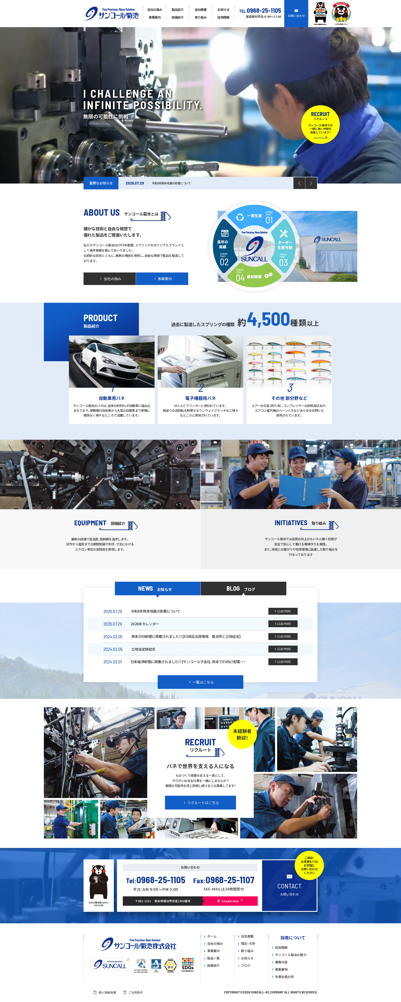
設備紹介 (213, 965)
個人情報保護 (107, 992)
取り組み (247, 951)
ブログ (245, 965)
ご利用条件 (135, 992)
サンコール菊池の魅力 (290, 954)
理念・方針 (248, 943)
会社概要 (247, 936)
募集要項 (281, 969)
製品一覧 (213, 958)
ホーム (212, 936)
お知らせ (247, 958)
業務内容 (281, 962)
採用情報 (281, 947)
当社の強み (215, 943)
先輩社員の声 (284, 976)
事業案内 (213, 951)
